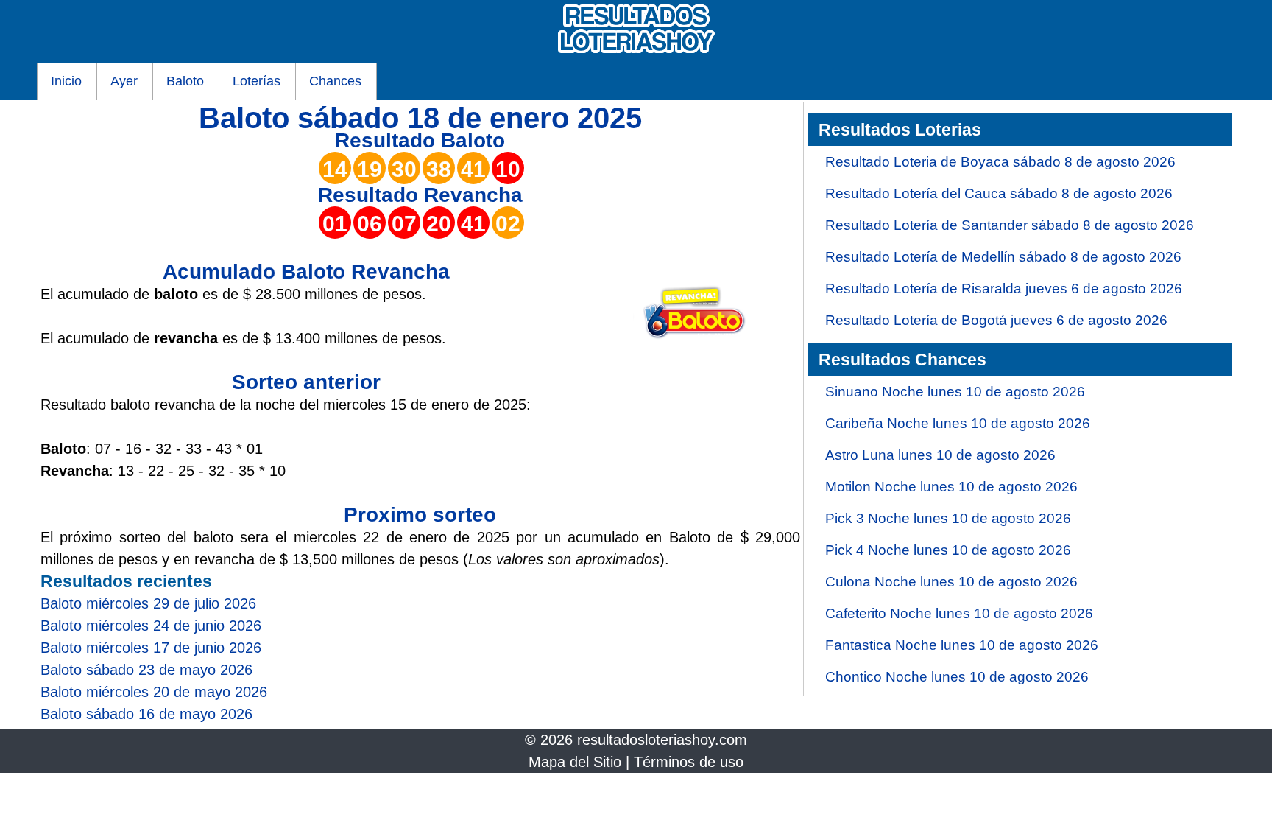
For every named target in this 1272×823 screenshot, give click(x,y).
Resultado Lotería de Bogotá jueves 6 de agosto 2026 (996, 320)
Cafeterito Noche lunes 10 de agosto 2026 (959, 613)
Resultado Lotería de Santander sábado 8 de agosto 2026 (1009, 225)
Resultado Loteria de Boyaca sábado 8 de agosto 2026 (1000, 161)
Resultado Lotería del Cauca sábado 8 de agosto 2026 (999, 193)
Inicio (66, 81)
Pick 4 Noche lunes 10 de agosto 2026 (948, 550)
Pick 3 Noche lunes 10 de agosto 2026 (948, 518)
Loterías (256, 81)
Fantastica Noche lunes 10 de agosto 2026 (961, 645)
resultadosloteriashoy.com (662, 740)
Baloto (185, 81)
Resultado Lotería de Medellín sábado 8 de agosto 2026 (1003, 257)
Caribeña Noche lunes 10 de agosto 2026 (957, 423)
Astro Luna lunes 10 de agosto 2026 (940, 455)
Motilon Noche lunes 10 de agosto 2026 (951, 486)
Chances (335, 81)
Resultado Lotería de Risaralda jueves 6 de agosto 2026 (1003, 288)
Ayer (124, 81)
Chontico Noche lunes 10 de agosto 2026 (957, 676)
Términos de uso (688, 762)
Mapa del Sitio (575, 762)
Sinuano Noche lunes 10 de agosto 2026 (955, 391)
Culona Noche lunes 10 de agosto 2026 (951, 581)
